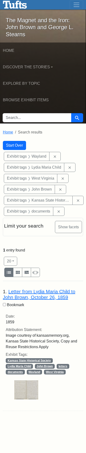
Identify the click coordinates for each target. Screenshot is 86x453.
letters (63, 366)
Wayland (34, 372)
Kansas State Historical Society (29, 360)
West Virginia (55, 372)
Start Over (14, 145)
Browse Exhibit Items (26, 100)
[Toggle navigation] (76, 5)
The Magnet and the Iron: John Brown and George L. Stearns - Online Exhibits (15, 4)
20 (12, 261)
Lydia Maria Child (19, 366)
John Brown (45, 366)
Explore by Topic (21, 83)
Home (8, 50)
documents (15, 372)
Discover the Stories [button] (26, 67)
